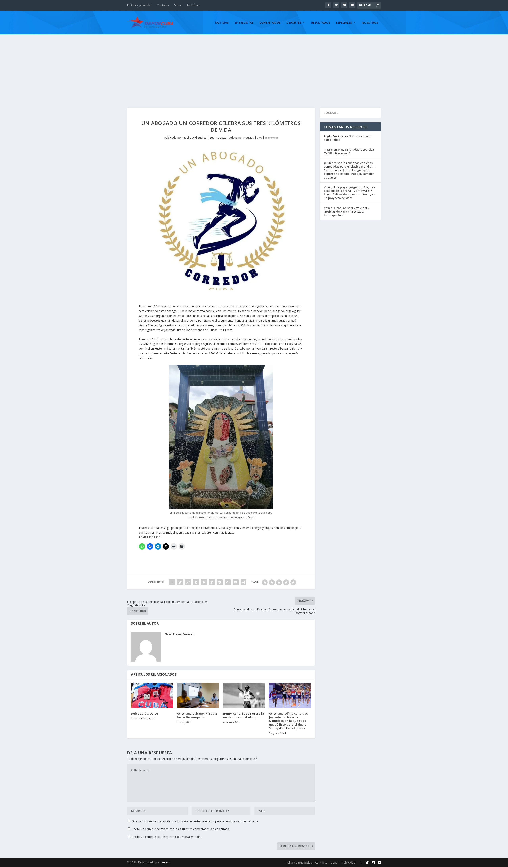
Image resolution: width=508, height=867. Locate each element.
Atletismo (235, 137)
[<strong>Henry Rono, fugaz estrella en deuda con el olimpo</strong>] (244, 695)
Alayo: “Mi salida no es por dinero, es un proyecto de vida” (349, 196)
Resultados (320, 22)
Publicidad (193, 5)
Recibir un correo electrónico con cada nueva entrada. (166, 837)
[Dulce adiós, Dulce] (152, 695)
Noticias (222, 22)
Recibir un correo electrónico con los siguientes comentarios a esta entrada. (181, 829)
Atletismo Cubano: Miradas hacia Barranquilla (197, 715)
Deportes (293, 22)
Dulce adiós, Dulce (144, 713)
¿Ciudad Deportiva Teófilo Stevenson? (349, 151)
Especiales (344, 22)
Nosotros (370, 22)
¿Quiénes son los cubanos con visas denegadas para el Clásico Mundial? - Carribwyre (350, 166)
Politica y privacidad (139, 5)
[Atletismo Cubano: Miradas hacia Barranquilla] (198, 695)
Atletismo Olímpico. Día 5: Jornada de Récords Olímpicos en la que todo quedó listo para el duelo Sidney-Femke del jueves (288, 721)
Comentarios (269, 22)
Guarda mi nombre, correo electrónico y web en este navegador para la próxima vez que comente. (195, 821)
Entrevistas (244, 22)
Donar (178, 5)
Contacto (163, 5)
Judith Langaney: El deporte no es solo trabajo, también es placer (349, 173)
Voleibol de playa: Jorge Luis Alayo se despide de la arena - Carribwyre (349, 189)
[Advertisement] (254, 64)
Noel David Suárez (194, 137)
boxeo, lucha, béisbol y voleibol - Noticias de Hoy (346, 209)
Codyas (165, 862)
